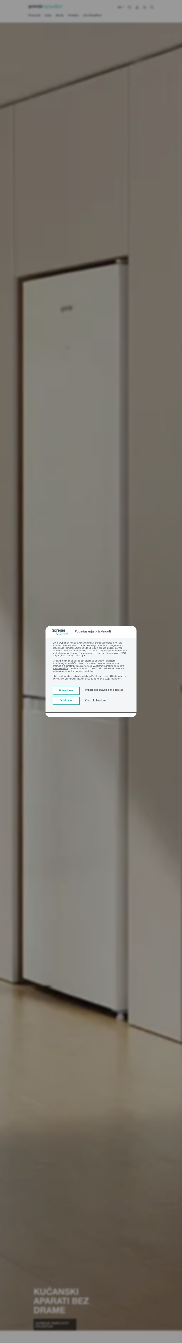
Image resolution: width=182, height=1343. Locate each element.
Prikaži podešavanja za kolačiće (104, 690)
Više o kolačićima (95, 700)
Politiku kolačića (60, 668)
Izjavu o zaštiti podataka (82, 671)
